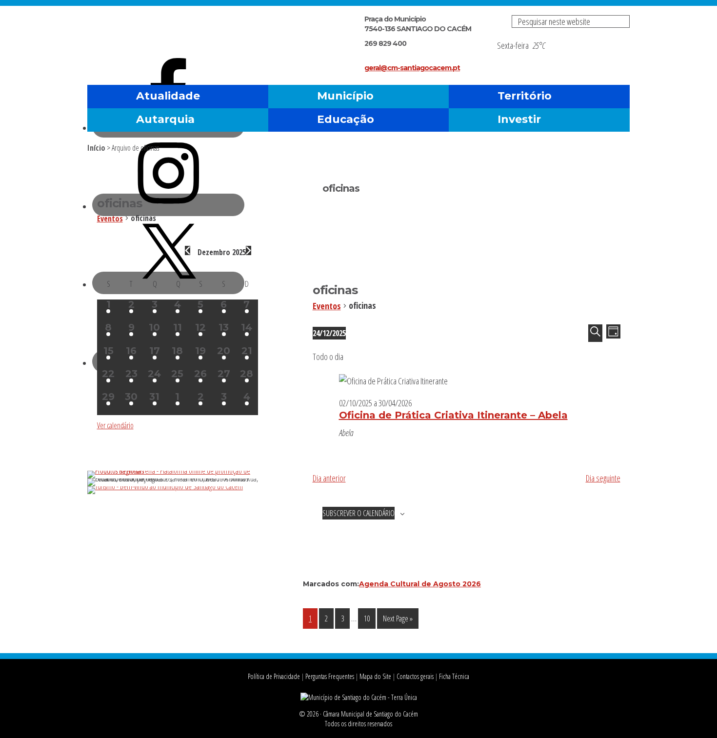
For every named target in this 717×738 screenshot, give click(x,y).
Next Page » (397, 621)
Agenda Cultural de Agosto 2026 (420, 583)
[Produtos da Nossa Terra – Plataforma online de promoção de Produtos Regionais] (177, 470)
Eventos (327, 306)
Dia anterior (329, 478)
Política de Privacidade (274, 676)
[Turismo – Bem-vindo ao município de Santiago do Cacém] (165, 486)
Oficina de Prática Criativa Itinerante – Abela (453, 415)
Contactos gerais (415, 676)
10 (369, 618)
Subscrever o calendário (358, 513)
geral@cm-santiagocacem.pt (412, 67)
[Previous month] (187, 250)
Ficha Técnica (454, 676)
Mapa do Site (375, 676)
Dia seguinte (603, 478)
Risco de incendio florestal (617, 55)
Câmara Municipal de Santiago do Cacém (201, 31)
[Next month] (248, 250)
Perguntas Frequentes (329, 676)
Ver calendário (115, 425)
